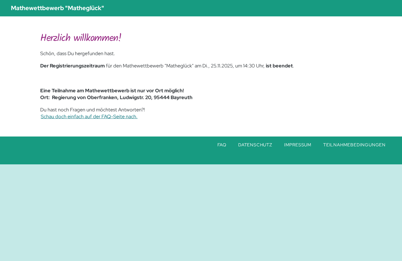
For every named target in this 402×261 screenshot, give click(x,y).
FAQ (221, 145)
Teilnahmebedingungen (354, 145)
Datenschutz (255, 145)
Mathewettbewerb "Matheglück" (57, 8)
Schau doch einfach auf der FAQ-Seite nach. (89, 116)
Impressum (297, 145)
